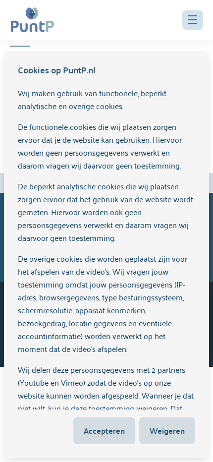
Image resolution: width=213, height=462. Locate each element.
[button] (192, 20)
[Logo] (32, 19)
